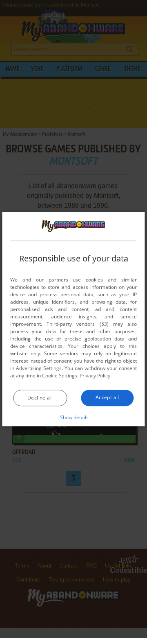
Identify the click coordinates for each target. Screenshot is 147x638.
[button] (74, 417)
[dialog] (73, 319)
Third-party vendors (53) (77, 323)
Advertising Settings (39, 368)
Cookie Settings (59, 375)
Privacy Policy (95, 375)
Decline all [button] (40, 397)
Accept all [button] (107, 397)
